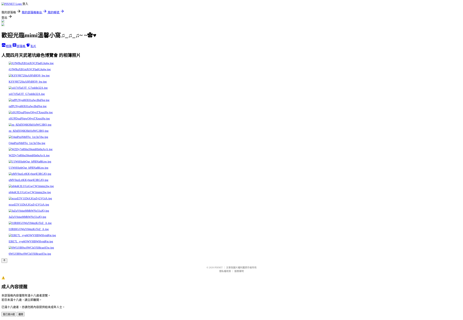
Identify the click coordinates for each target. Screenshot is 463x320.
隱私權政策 (225, 271)
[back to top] (4, 260)
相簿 (9, 46)
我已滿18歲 (9, 314)
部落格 (21, 46)
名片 (33, 46)
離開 (20, 314)
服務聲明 (239, 271)
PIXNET (218, 267)
